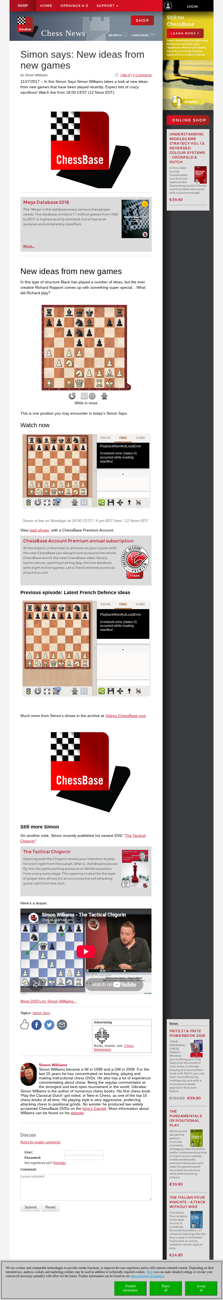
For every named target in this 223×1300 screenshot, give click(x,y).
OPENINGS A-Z (74, 6)
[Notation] (84, 396)
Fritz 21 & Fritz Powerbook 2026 (187, 1033)
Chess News (63, 33)
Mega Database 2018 (46, 202)
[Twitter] (49, 1024)
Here (150, 1272)
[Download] (104, 396)
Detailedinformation (130, 1288)
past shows (39, 530)
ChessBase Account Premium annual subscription (78, 540)
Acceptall (201, 1288)
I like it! (125, 75)
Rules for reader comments (40, 1142)
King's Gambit (94, 1108)
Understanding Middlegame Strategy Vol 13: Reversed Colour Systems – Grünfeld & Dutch (187, 148)
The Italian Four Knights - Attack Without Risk (187, 1202)
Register (59, 1163)
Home (46, 6)
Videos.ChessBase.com (125, 715)
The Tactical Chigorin (46, 851)
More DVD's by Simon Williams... (48, 1001)
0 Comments (142, 75)
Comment (28, 1169)
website (77, 1113)
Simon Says (41, 1013)
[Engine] (92, 396)
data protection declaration (147, 1276)
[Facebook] (37, 1024)
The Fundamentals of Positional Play (185, 1118)
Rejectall (166, 1288)
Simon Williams (53, 1065)
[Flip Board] (72, 396)
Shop (23, 6)
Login (192, 6)
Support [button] (106, 6)
